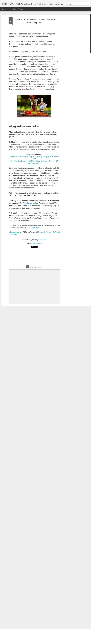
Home (15, 9)
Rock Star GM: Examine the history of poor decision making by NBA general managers (34, 162)
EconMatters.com (16, 232)
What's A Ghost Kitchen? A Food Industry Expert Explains (34, 21)
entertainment (37, 243)
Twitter (48, 232)
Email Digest (13, 234)
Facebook (41, 232)
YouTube (56, 232)
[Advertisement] (72, 52)
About (21, 9)
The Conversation (30, 203)
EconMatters (42, 240)
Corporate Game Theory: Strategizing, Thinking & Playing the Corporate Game (34, 157)
